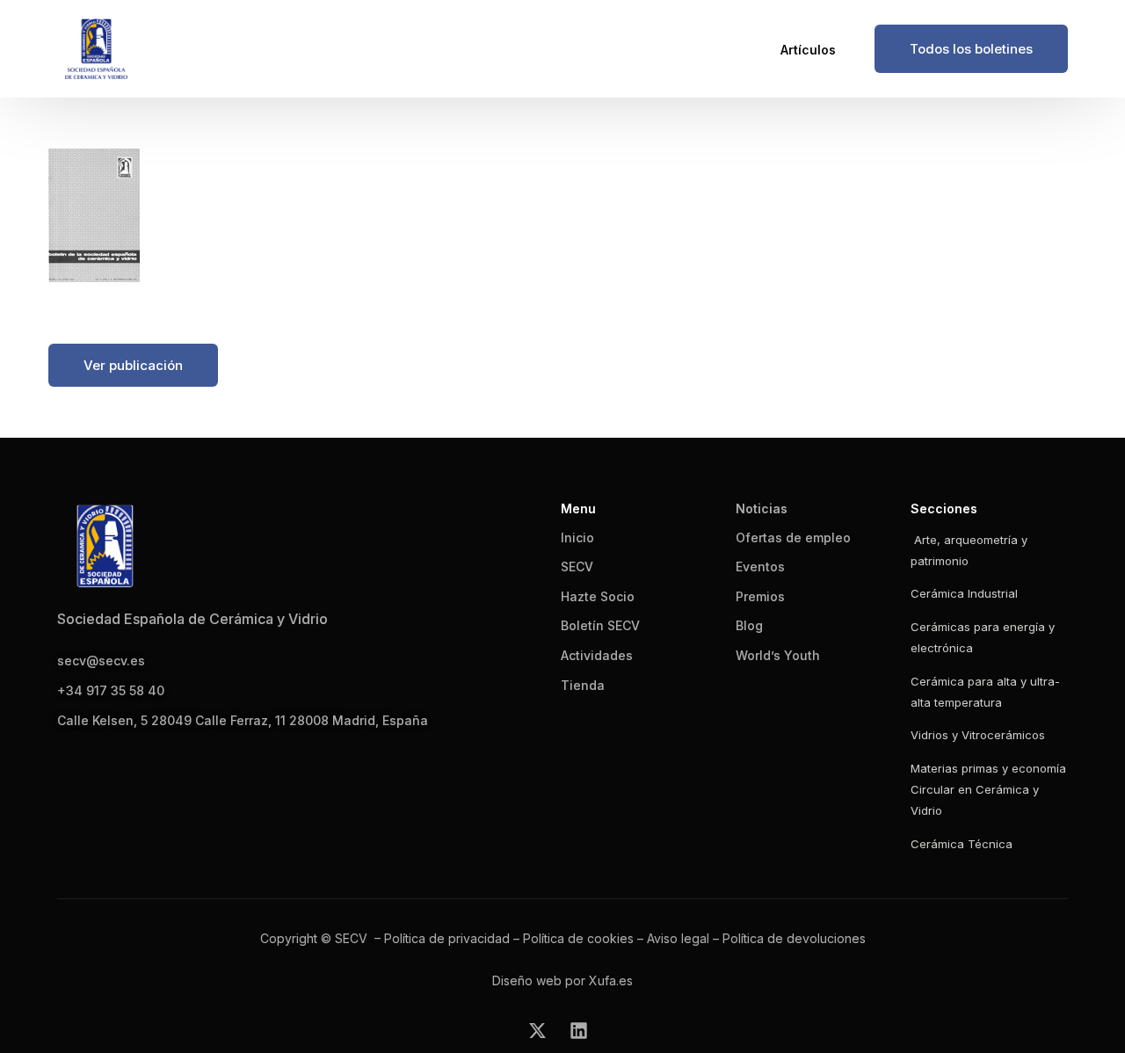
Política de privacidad (447, 938)
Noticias (762, 508)
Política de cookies (578, 938)
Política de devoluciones (794, 938)
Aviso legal (678, 938)
